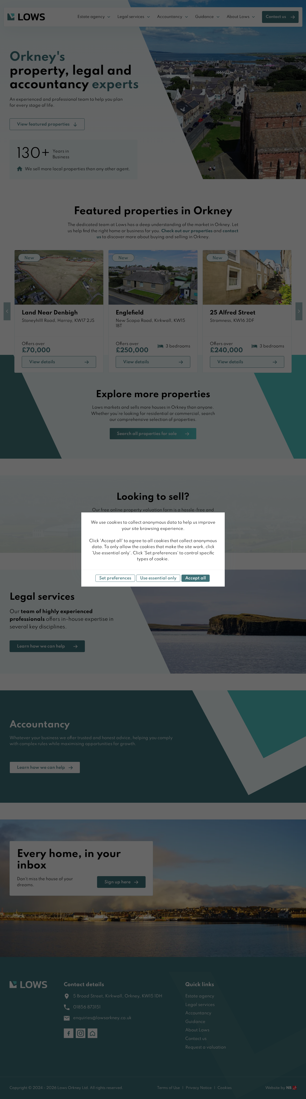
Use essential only (158, 578)
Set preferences (115, 578)
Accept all (195, 578)
